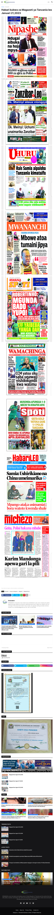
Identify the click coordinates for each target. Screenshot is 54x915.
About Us (22, 910)
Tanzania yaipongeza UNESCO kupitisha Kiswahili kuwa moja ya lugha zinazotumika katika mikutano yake (9, 628)
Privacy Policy (28, 910)
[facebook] (21, 903)
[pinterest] (33, 903)
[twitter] (24, 903)
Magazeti (20, 591)
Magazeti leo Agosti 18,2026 (16, 774)
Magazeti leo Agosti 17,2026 (16, 781)
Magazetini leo (26, 591)
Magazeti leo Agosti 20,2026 (16, 827)
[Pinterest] (24, 595)
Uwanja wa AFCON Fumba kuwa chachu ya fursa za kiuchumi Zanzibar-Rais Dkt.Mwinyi (40, 806)
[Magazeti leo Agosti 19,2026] (4, 789)
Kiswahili (7, 6)
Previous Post (5, 647)
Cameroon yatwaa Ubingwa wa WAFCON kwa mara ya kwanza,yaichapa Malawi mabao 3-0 (13, 817)
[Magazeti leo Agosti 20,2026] (4, 828)
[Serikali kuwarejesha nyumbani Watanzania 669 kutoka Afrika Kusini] (4, 858)
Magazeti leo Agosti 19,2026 (16, 787)
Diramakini (11, 600)
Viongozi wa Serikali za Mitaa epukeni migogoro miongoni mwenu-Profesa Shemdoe (29, 862)
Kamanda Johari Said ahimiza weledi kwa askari (20, 850)
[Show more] (29, 595)
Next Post (49, 647)
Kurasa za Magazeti (14, 591)
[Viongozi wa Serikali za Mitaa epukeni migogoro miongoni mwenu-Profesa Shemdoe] (4, 864)
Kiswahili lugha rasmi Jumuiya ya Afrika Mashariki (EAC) (44, 626)
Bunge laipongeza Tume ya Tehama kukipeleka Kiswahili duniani (26, 627)
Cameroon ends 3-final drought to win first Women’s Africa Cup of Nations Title (38, 817)
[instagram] (30, 903)
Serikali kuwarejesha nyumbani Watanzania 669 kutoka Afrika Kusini (25, 856)
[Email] (27, 595)
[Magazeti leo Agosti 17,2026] (4, 782)
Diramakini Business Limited (25, 912)
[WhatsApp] (21, 595)
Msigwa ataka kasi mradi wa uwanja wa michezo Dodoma (13, 806)
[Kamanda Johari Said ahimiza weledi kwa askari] (4, 851)
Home (2, 6)
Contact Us (35, 910)
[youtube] (27, 903)
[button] (2, 2)
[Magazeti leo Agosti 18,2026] (4, 776)
